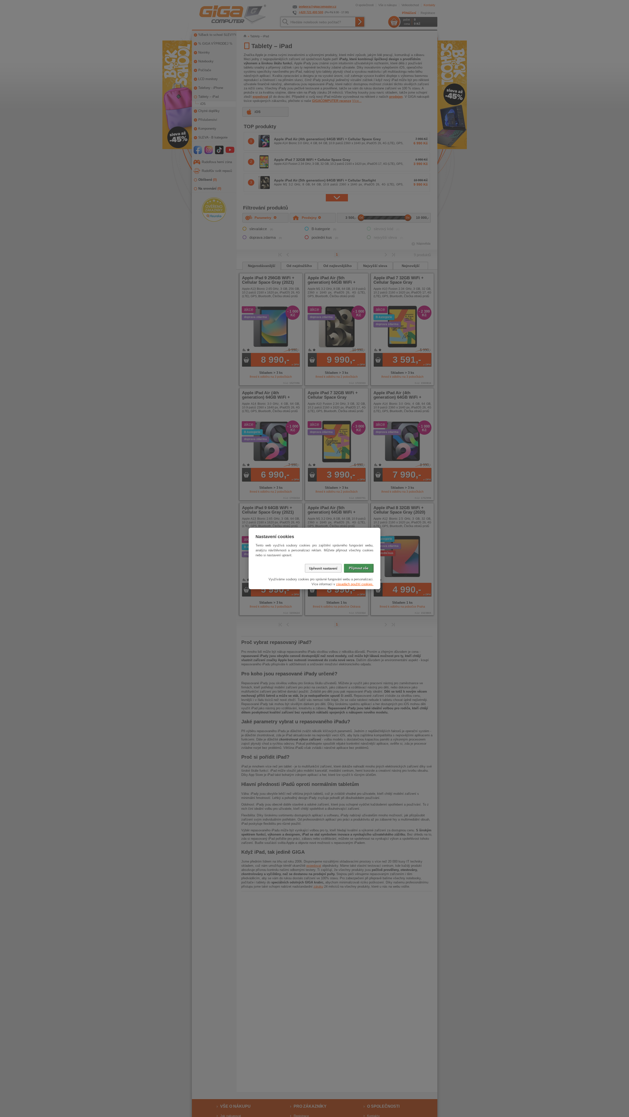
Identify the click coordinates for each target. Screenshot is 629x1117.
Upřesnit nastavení (323, 568)
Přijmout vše (358, 568)
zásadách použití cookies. (354, 584)
